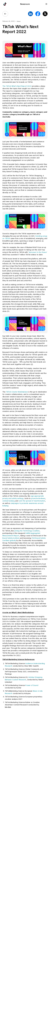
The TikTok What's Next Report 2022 (17, 86)
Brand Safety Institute (11, 538)
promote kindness (38, 498)
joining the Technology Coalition (27, 531)
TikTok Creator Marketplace (17, 392)
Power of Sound (31, 685)
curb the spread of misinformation (32, 501)
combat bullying (8, 501)
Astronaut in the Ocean (38, 252)
